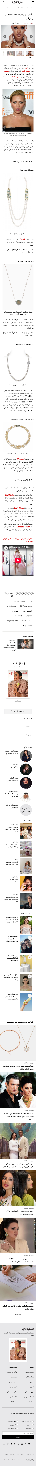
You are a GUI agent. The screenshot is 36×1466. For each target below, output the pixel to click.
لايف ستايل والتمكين (27, 1421)
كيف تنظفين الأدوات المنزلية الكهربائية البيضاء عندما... (11, 958)
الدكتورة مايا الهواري (12, 780)
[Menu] (33, 2)
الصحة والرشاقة (12, 1421)
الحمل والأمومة (12, 1428)
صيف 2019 (15, 76)
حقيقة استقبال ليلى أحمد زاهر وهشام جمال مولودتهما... (12, 939)
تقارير (32, 1387)
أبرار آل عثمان (14, 767)
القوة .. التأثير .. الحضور (27, 719)
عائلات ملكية (15, 894)
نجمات (6, 71)
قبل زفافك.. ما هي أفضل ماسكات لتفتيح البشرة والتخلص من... (11, 919)
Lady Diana (19, 508)
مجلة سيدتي (13, 1367)
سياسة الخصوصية (20, 1454)
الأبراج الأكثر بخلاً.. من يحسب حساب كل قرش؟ (11, 863)
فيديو (32, 1367)
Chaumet (20, 459)
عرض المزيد (18, 1314)
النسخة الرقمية (18, 701)
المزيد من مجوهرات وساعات (20, 1022)
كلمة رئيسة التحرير (20, 711)
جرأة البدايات (28, 735)
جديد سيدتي (27, 820)
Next (4, 36)
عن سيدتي (14, 1377)
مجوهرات (15, 611)
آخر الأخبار (14, 1402)
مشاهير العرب (14, 824)
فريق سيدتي (13, 1387)
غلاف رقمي (13, 1397)
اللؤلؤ (26, 68)
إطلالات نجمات (27, 611)
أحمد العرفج (15, 796)
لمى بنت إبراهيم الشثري (12, 753)
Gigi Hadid (9, 495)
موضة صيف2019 (26, 606)
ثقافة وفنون (15, 842)
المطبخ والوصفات (11, 1425)
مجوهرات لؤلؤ (11, 606)
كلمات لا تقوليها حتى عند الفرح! (12, 881)
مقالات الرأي (28, 747)
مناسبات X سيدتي (12, 1372)
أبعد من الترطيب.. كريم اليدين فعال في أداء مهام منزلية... (11, 996)
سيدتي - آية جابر (29, 23)
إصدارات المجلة (18, 663)
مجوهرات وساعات (20, 601)
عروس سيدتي (29, 1392)
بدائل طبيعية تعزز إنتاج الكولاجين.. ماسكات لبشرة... (11, 977)
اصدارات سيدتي (29, 1397)
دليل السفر (30, 1402)
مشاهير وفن (29, 1425)
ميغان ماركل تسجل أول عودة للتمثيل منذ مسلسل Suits (11, 899)
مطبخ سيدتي (30, 1372)
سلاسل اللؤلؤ (26, 71)
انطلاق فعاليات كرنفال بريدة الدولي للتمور (12, 846)
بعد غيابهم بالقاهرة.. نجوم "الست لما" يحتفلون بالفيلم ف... (11, 829)
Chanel (22, 239)
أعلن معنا (12, 1454)
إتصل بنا (6, 1454)
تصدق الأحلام (28, 727)
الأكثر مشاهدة (26, 913)
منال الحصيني (14, 807)
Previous (31, 36)
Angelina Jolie (24, 526)
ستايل (32, 1382)
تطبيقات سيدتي (12, 1392)
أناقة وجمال (29, 1428)
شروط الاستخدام (30, 1454)
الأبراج (16, 859)
